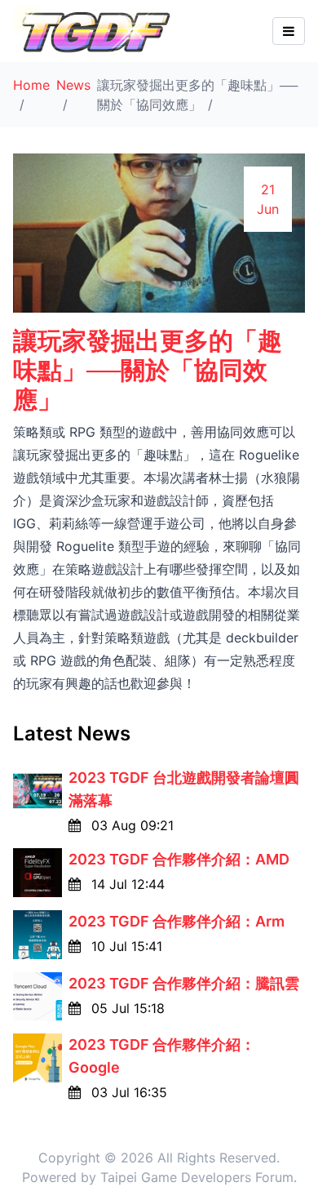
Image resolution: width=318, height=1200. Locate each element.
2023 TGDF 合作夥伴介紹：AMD (178, 859)
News (73, 85)
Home (31, 85)
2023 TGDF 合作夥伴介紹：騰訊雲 (183, 983)
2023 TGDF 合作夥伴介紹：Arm (176, 921)
